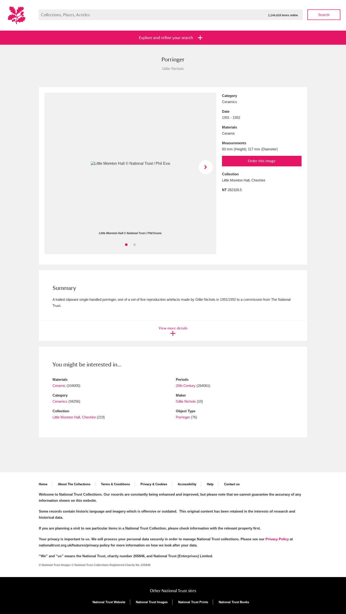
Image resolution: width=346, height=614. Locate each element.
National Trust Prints (193, 602)
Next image (206, 167)
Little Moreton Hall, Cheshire (74, 417)
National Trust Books (234, 602)
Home (43, 484)
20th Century (186, 386)
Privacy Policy (277, 539)
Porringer (183, 417)
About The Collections (74, 484)
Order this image (261, 161)
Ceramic (59, 386)
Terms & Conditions (115, 484)
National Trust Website (109, 602)
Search (324, 14)
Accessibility (187, 484)
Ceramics (60, 401)
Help (210, 484)
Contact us (232, 484)
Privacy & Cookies (154, 484)
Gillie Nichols (186, 401)
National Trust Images (152, 602)
